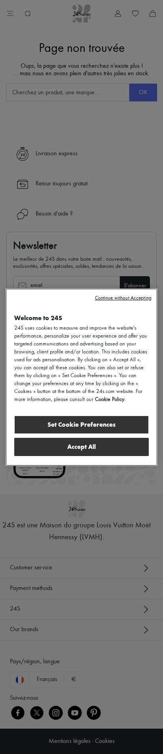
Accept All (81, 446)
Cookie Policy (109, 399)
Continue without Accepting (123, 298)
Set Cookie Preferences (81, 424)
